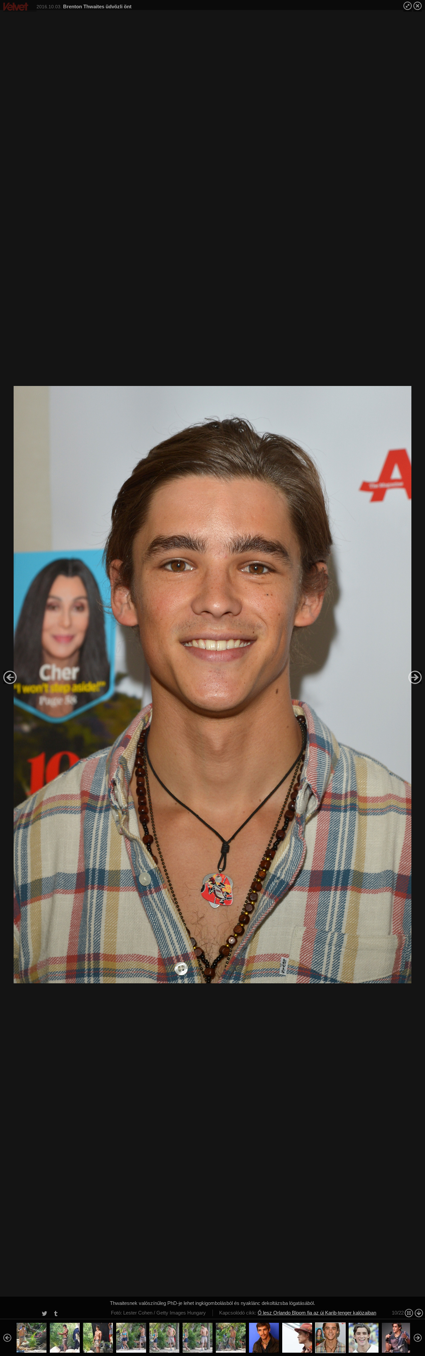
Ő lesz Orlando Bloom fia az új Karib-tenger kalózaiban (317, 1313)
